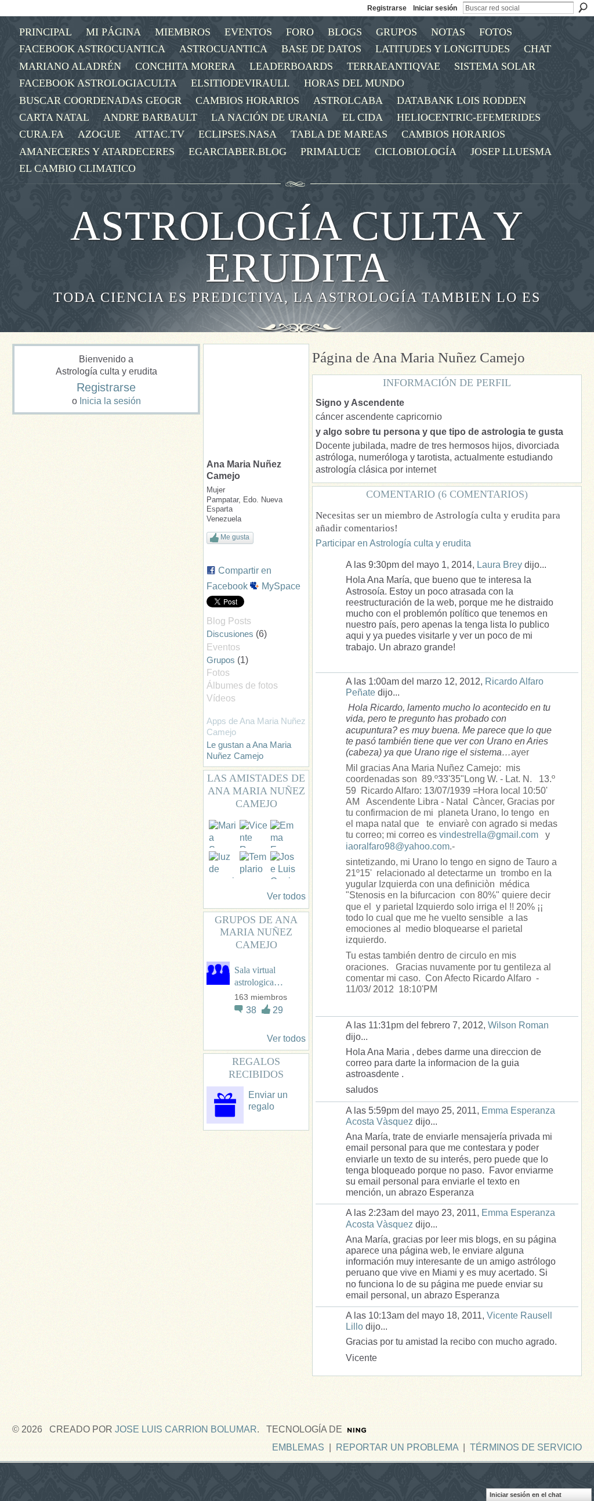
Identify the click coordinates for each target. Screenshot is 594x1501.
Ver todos (286, 896)
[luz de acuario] (223, 865)
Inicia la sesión (110, 401)
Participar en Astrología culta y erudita (393, 543)
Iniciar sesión (435, 8)
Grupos (221, 660)
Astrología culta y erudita (297, 247)
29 (278, 1010)
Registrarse (387, 8)
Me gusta (234, 537)
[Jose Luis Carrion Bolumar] (284, 865)
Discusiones (230, 634)
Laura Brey (499, 565)
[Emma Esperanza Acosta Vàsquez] (284, 834)
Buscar (583, 7)
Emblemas (298, 1447)
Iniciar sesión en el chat (526, 1494)
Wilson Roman (518, 1025)
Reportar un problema (397, 1447)
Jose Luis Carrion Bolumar (186, 1429)
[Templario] (253, 865)
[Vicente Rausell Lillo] (253, 834)
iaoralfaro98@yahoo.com (398, 846)
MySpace (281, 586)
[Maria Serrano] (223, 834)
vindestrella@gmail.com (488, 835)
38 (252, 1010)
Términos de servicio (526, 1447)
